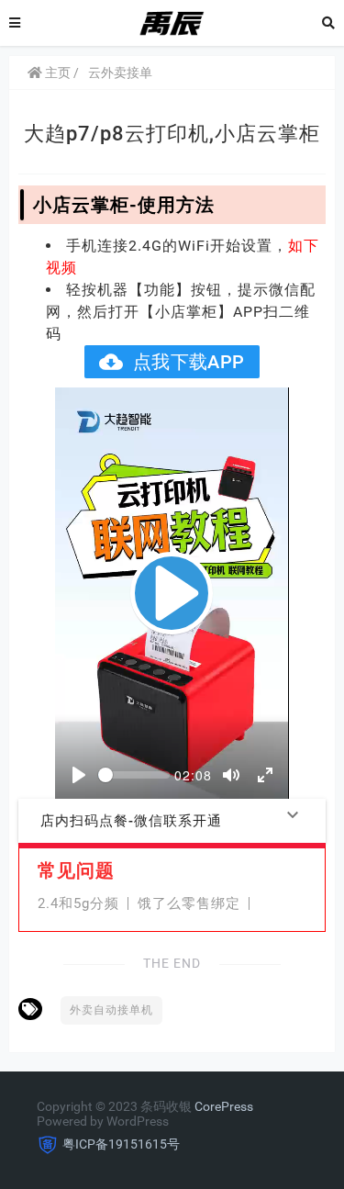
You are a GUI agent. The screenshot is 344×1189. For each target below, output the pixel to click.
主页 (56, 72)
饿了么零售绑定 (189, 903)
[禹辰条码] (171, 22)
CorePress (223, 1106)
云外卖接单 (120, 72)
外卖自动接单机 (111, 1010)
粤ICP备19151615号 (121, 1144)
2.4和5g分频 (78, 903)
